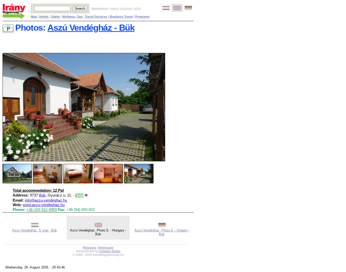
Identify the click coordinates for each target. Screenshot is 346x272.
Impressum (105, 247)
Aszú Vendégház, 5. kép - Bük (34, 230)
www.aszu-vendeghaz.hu (44, 205)
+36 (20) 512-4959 (41, 210)
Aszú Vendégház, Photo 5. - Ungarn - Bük (161, 232)
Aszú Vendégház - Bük (90, 27)
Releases (89, 247)
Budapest (126, 8)
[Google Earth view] (86, 195)
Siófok (137, 8)
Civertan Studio (109, 251)
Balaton (114, 8)
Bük (42, 195)
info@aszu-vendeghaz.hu (46, 200)
